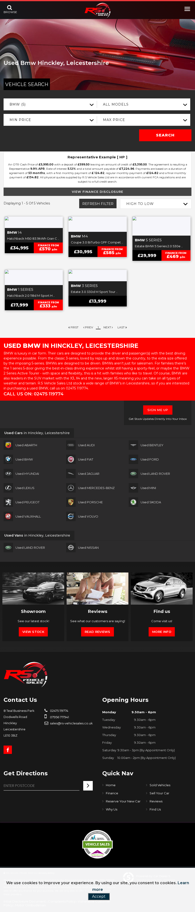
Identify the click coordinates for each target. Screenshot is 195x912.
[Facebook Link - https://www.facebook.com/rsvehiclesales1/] (8, 750)
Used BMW (24, 459)
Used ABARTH (26, 445)
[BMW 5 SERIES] (161, 226)
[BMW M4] (97, 224)
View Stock (33, 632)
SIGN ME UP (157, 410)
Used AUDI (86, 445)
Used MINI (148, 488)
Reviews (156, 801)
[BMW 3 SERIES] (97, 275)
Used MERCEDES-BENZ (96, 488)
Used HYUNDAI (27, 473)
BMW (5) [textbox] (18, 104)
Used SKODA (151, 502)
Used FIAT (85, 459)
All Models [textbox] (116, 104)
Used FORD (150, 459)
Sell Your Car (159, 793)
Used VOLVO (88, 516)
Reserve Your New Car (123, 801)
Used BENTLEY (152, 445)
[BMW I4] (34, 222)
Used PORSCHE (90, 502)
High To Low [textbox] (140, 204)
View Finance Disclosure (97, 192)
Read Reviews (97, 632)
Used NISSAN (88, 547)
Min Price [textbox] (20, 120)
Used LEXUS (24, 488)
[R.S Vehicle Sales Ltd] (97, 10)
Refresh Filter (97, 203)
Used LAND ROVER (155, 473)
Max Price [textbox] (114, 120)
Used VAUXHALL (28, 516)
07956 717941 (59, 717)
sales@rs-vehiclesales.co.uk (71, 723)
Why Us (111, 809)
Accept (99, 896)
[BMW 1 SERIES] (34, 277)
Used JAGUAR (88, 473)
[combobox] (50, 104)
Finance (112, 793)
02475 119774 (58, 711)
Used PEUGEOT (27, 502)
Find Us (155, 809)
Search (165, 135)
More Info (161, 632)
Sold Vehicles (160, 785)
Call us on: (33, 394)
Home (111, 785)
